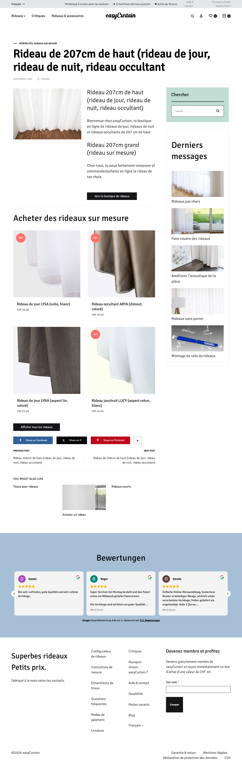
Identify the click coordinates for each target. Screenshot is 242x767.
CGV (228, 758)
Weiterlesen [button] (96, 609)
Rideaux (17, 16)
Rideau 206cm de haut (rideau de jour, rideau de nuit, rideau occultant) (44, 460)
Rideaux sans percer (187, 318)
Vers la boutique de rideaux (112, 196)
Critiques (38, 16)
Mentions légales (215, 753)
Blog (132, 715)
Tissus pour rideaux (25, 486)
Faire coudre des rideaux (190, 238)
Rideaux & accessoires (68, 16)
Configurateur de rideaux (101, 653)
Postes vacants (139, 704)
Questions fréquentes (99, 701)
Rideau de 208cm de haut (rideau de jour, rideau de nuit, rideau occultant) (124, 460)
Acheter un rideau (74, 515)
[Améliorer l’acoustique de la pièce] (197, 259)
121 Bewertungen (150, 620)
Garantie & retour (183, 753)
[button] (227, 593)
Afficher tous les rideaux (36, 427)
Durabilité (136, 694)
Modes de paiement (98, 717)
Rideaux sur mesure (45, 43)
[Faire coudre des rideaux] (197, 222)
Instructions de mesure (101, 669)
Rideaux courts (121, 486)
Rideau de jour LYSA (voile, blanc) (43, 304)
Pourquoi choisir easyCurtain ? (221, 4)
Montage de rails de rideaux (193, 355)
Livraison (97, 730)
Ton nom (172, 682)
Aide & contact (189, 4)
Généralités (26, 43)
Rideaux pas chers (185, 201)
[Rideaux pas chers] (197, 185)
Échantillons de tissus (102, 685)
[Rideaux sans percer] (197, 302)
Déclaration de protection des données (190, 758)
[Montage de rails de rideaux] (197, 339)
